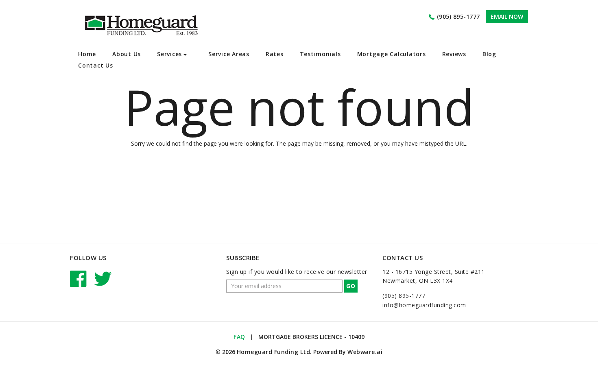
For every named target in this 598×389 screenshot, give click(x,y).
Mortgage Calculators (391, 54)
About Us (126, 54)
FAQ (239, 337)
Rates (275, 54)
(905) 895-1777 (458, 16)
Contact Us (95, 65)
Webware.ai (364, 352)
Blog (489, 54)
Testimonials (320, 54)
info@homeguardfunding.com (424, 305)
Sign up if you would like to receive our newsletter (296, 271)
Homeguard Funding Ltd (273, 352)
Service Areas (228, 54)
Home (87, 54)
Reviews (454, 54)
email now (507, 16)
